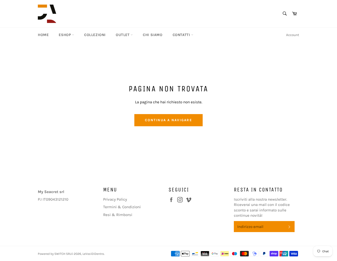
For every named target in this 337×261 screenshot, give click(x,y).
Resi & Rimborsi (117, 214)
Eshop (65, 35)
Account (292, 35)
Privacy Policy (115, 199)
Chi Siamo (152, 35)
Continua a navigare (168, 120)
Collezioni (95, 35)
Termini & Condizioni (122, 207)
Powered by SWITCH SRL (54, 253)
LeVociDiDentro (93, 253)
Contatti (182, 35)
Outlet (123, 35)
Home (43, 35)
